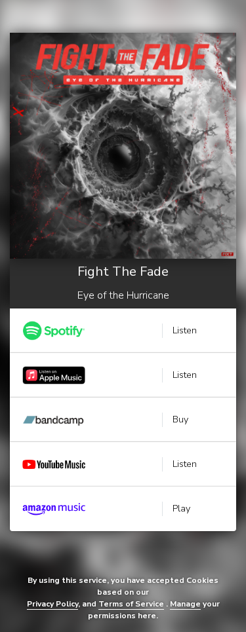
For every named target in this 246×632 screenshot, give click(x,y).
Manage (185, 604)
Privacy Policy (52, 604)
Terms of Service (131, 604)
